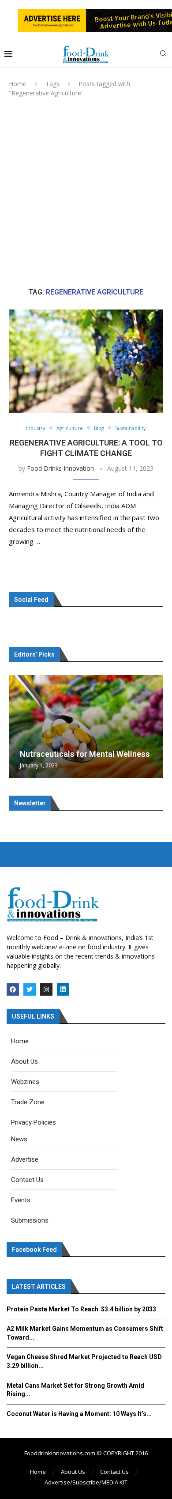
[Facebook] (13, 989)
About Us (73, 1472)
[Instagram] (46, 989)
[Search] (163, 54)
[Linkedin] (63, 989)
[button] (16, 726)
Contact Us (114, 1472)
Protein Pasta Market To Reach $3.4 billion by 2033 (81, 1309)
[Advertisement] (86, 192)
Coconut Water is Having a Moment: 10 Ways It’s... (79, 1413)
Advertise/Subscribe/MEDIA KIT (86, 1482)
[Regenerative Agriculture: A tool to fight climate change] (86, 361)
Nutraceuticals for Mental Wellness (85, 754)
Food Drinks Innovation (60, 468)
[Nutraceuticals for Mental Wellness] (86, 726)
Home (17, 83)
